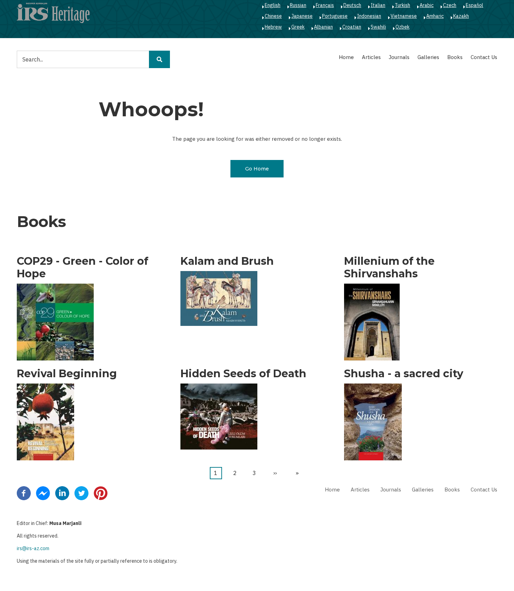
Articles (371, 57)
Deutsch (352, 5)
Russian (298, 5)
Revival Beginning (67, 373)
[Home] (53, 12)
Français (325, 5)
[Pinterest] (101, 493)
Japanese (302, 16)
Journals (399, 57)
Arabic (427, 5)
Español (474, 5)
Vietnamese (404, 16)
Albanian (323, 27)
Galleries (428, 57)
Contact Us (484, 57)
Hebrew (273, 27)
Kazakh (461, 16)
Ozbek (402, 27)
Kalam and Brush (227, 261)
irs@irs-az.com (33, 548)
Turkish (402, 5)
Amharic (435, 16)
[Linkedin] (62, 493)
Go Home (257, 169)
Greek (298, 27)
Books (455, 57)
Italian (378, 5)
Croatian (351, 27)
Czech (449, 5)
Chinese (273, 16)
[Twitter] (81, 493)
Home (346, 57)
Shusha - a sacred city (403, 373)
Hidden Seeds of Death (243, 373)
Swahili (378, 27)
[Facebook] (24, 493)
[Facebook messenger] (43, 493)
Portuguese (335, 16)
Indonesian (369, 16)
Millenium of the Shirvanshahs (389, 267)
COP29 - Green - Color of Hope (82, 267)
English (272, 5)
